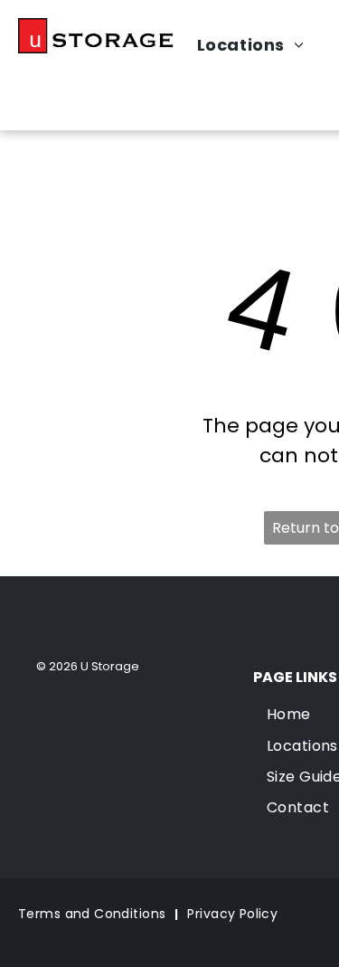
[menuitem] (93, 915)
